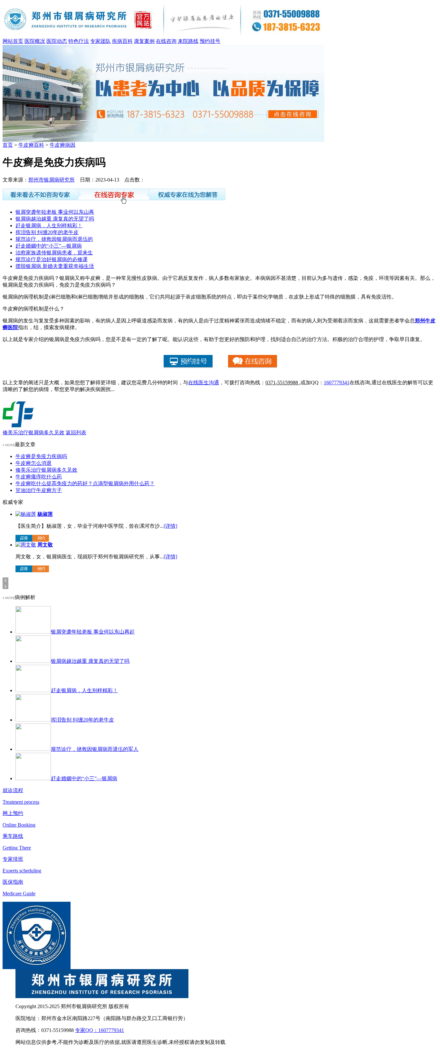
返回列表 (76, 432)
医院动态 (56, 41)
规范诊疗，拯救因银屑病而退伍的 (54, 239)
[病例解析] (9, 597)
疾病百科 (122, 41)
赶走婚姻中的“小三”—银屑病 (48, 246)
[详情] (170, 526)
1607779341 (336, 382)
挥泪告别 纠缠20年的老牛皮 (47, 232)
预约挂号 (210, 41)
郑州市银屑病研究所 (51, 179)
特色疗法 (78, 41)
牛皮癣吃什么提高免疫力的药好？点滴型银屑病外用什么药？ (85, 483)
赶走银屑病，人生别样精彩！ (48, 225)
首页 (8, 145)
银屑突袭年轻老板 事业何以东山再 (54, 212)
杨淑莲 (45, 514)
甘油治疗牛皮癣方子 (38, 490)
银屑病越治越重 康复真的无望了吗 (54, 218)
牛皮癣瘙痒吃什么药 (38, 476)
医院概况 (34, 41)
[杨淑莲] (25, 514)
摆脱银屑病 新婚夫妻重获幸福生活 (54, 266)
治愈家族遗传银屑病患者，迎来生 (54, 252)
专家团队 (100, 41)
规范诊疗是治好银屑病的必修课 (51, 259)
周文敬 (45, 544)
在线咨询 (166, 41)
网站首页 (13, 41)
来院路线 (188, 41)
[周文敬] (25, 544)
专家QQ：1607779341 (99, 1030)
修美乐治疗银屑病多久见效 (33, 432)
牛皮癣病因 (62, 145)
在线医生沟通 (203, 382)
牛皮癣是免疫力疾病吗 (41, 456)
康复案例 (144, 41)
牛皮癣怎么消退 (33, 463)
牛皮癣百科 (31, 145)
